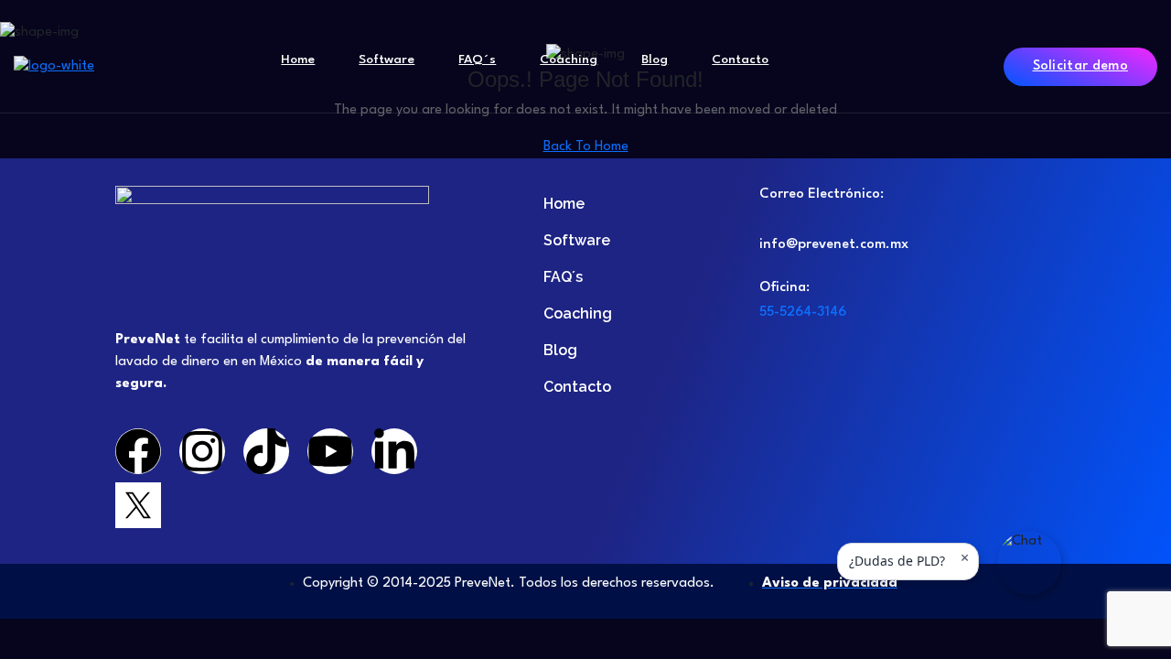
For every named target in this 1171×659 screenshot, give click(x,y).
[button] (1029, 563)
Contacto (740, 59)
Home (298, 59)
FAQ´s (477, 59)
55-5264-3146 (802, 312)
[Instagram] (202, 451)
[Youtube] (330, 451)
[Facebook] (138, 451)
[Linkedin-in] (394, 451)
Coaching (568, 59)
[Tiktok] (266, 451)
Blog (654, 59)
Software (386, 59)
